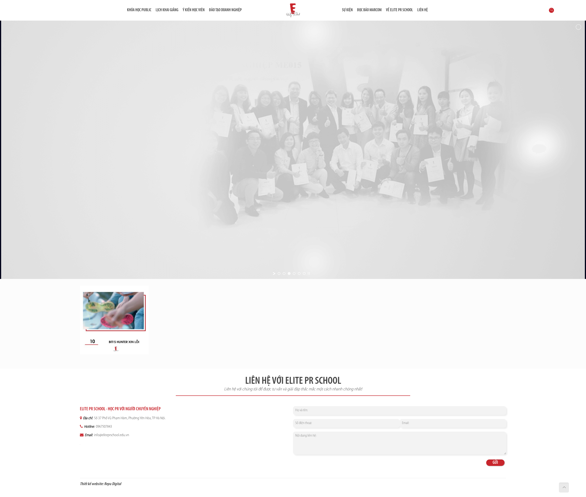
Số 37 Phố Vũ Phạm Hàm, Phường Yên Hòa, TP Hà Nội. (129, 418)
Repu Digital (112, 484)
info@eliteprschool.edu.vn (111, 435)
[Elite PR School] (293, 10)
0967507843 (103, 427)
